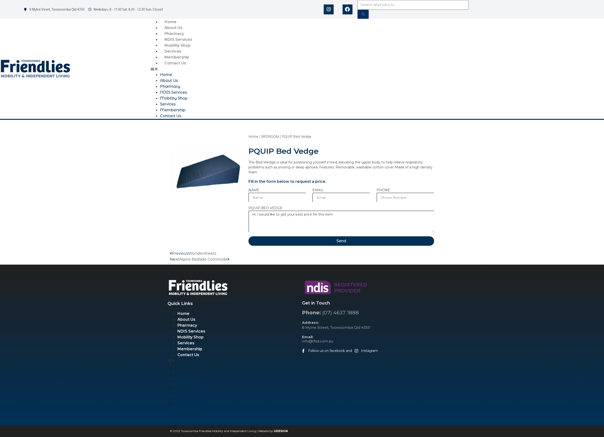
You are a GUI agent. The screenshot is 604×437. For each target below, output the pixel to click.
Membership (176, 57)
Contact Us (175, 63)
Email (318, 190)
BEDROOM (270, 136)
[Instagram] (329, 9)
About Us (173, 27)
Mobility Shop (177, 45)
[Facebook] (347, 9)
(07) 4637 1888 (330, 313)
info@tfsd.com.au (317, 339)
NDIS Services (178, 39)
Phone (383, 190)
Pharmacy (174, 33)
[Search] (363, 14)
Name (253, 190)
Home (170, 22)
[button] (377, 69)
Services (172, 51)
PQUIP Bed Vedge (265, 208)
